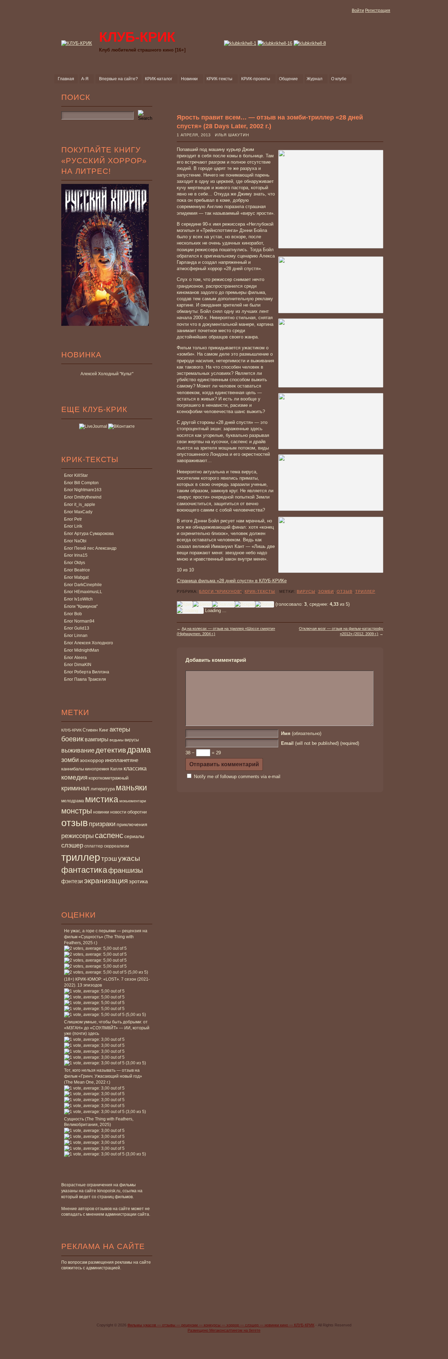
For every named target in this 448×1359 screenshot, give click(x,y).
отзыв (74, 822)
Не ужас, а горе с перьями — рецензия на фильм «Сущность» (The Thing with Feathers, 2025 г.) (105, 936)
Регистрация (377, 10)
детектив (111, 750)
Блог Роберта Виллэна (86, 672)
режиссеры (77, 835)
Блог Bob (73, 613)
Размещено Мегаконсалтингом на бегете (224, 1330)
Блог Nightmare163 (83, 489)
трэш (109, 858)
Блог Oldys (74, 562)
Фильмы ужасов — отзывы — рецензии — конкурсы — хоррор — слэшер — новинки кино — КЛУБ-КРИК (220, 1325)
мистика (101, 799)
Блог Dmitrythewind (83, 497)
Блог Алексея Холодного (88, 642)
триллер (80, 857)
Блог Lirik (73, 526)
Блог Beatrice (77, 570)
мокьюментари (132, 801)
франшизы (125, 870)
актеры (120, 729)
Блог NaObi (75, 540)
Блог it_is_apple (79, 504)
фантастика (84, 869)
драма (139, 749)
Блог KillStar (76, 475)
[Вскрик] (245, 604)
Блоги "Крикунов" (81, 606)
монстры (76, 811)
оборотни (137, 812)
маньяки (131, 787)
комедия (74, 777)
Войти (358, 10)
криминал (75, 788)
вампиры (96, 739)
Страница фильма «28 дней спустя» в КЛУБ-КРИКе (232, 580)
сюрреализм (116, 846)
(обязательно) (301, 733)
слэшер (72, 845)
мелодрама (72, 800)
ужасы (129, 858)
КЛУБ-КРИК (71, 730)
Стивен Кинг (95, 730)
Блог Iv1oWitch (78, 599)
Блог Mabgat (76, 577)
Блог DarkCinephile (83, 584)
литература (103, 788)
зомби (70, 759)
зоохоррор (92, 760)
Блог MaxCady (78, 511)
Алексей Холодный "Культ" (106, 373)
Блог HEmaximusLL (83, 591)
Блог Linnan (76, 635)
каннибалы (72, 768)
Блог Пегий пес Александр (90, 548)
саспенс (109, 835)
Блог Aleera (75, 657)
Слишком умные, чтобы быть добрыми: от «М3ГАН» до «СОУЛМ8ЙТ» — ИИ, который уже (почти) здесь (106, 1028)
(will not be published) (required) (320, 743)
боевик (72, 739)
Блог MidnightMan (81, 650)
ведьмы (117, 740)
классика (135, 768)
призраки (102, 824)
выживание (77, 750)
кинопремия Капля (103, 769)
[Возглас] (223, 604)
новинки (101, 812)
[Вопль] (264, 604)
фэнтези (72, 881)
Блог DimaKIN (77, 664)
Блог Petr (73, 519)
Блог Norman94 (79, 621)
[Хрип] (185, 604)
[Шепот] (202, 604)
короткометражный (108, 778)
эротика (138, 881)
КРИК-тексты (260, 591)
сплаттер (93, 846)
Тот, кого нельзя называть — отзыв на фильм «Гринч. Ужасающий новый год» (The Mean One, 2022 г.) (103, 1076)
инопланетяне (121, 760)
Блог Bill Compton (81, 482)
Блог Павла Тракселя (85, 679)
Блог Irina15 (76, 555)
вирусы (132, 739)
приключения (132, 824)
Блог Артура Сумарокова (89, 533)
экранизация (106, 881)
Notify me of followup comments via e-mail (237, 776)
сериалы (134, 836)
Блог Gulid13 (76, 628)
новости (118, 812)
